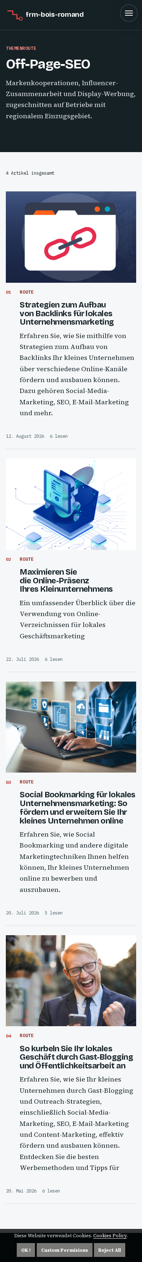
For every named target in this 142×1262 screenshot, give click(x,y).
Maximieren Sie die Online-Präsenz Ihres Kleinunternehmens (66, 580)
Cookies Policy (110, 1236)
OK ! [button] (26, 1250)
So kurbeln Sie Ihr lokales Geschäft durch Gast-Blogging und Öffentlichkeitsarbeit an (76, 1057)
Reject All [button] (109, 1250)
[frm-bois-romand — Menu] (129, 13)
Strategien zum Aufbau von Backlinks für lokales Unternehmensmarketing (67, 313)
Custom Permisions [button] (64, 1250)
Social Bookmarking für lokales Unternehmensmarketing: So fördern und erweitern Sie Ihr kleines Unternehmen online (77, 807)
